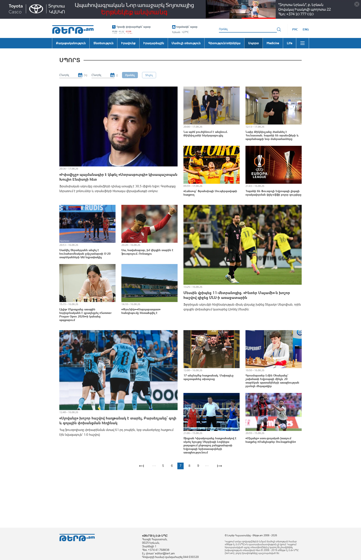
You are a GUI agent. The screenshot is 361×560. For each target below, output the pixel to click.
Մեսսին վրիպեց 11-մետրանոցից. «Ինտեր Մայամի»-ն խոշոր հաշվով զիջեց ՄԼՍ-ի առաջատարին (236, 295)
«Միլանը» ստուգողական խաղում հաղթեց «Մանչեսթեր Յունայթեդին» (270, 440)
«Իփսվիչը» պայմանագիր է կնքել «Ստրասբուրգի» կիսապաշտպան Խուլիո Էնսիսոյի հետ (118, 176)
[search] (279, 29)
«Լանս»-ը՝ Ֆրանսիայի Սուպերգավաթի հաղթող (210, 192)
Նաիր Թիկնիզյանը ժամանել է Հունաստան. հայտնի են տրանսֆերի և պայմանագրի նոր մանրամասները (272, 135)
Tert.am (73, 29)
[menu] (302, 43)
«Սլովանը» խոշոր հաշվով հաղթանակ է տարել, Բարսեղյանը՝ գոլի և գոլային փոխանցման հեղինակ (117, 420)
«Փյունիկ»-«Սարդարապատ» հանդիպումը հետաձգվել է (140, 311)
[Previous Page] (141, 466)
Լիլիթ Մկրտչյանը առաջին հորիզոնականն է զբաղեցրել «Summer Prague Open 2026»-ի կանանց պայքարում (85, 315)
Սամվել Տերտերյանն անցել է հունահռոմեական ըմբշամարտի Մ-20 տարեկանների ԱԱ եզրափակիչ (85, 253)
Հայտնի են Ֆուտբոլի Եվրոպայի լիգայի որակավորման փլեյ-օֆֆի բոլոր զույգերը (273, 192)
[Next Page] (219, 466)
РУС (295, 29)
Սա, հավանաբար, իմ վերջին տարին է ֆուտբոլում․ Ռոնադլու (147, 251)
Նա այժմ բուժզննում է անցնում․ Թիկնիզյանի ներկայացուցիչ (205, 133)
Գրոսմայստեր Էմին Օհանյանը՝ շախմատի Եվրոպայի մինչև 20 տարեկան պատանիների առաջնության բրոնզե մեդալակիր (272, 381)
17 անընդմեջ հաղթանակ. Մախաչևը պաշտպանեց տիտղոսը (208, 377)
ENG (306, 29)
